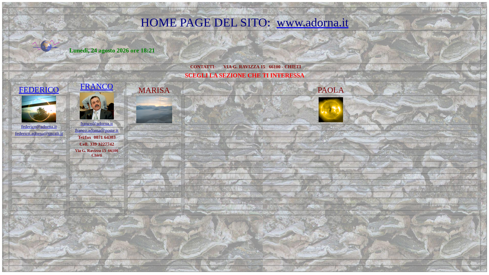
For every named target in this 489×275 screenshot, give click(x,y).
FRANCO (96, 86)
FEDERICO (39, 89)
